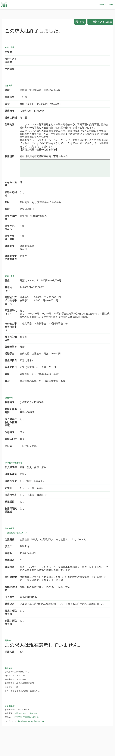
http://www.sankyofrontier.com (31, 721)
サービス (103, 4)
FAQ (111, 4)
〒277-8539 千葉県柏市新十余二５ (27, 717)
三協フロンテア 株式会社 (27, 713)
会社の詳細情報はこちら (17, 533)
